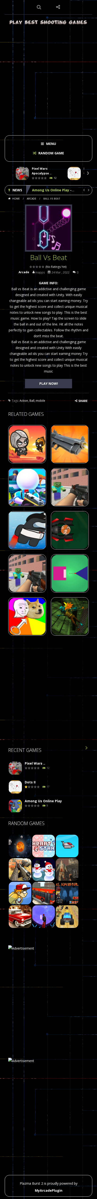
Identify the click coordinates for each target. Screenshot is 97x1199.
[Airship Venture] (67, 845)
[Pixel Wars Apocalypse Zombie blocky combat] (15, 768)
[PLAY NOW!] (22, 173)
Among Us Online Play (50, 190)
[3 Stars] (37, 266)
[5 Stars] (43, 266)
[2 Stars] (34, 266)
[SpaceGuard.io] (43, 916)
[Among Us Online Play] (15, 806)
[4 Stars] (40, 266)
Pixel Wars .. (35, 763)
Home (16, 198)
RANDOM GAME (50, 153)
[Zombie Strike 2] (67, 869)
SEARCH (39, 7)
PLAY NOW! (48, 383)
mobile (40, 401)
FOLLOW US (58, 7)
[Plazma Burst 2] (48, 22)
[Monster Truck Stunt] (67, 916)
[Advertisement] (48, 78)
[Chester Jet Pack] (20, 892)
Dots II (30, 782)
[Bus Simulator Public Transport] (43, 892)
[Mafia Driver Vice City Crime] (20, 916)
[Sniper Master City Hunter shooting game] (20, 869)
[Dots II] (15, 787)
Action (24, 401)
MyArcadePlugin (48, 1190)
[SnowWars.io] (43, 869)
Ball (31, 401)
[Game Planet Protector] (20, 845)
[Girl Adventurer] (67, 892)
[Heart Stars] (43, 845)
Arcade (31, 198)
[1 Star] (30, 266)
